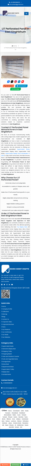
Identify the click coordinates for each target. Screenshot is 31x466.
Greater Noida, (17, 423)
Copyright (15, 445)
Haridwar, (4, 423)
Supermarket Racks (23, 149)
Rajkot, (14, 415)
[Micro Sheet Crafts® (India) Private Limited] (10, 13)
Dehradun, (26, 421)
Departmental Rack (8, 367)
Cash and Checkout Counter (10, 356)
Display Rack (5, 372)
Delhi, (22, 411)
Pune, (26, 417)
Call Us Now (9, 86)
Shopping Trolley (7, 351)
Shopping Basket (7, 354)
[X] (4, 284)
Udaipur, (18, 419)
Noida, (27, 411)
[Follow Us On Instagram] (15, 81)
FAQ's (3, 327)
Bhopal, (10, 417)
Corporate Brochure (8, 324)
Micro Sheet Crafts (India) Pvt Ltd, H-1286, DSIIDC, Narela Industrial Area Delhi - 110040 (15, 393)
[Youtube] (12, 284)
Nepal (6, 425)
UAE (3, 425)
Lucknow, (13, 421)
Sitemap (4, 314)
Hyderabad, (25, 419)
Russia (26, 425)
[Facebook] (1, 284)
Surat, (19, 415)
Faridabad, (22, 413)
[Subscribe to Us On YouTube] (22, 81)
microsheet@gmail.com (16, 4)
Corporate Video (7, 322)
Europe (17, 427)
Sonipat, (5, 417)
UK (15, 425)
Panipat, (24, 415)
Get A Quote (22, 86)
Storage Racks (6, 361)
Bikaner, (9, 419)
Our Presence (6, 329)
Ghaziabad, (15, 413)
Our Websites (6, 337)
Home (15, 46)
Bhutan (12, 425)
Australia (11, 427)
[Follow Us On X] (12, 81)
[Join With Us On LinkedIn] (19, 81)
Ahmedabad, (7, 415)
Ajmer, (4, 419)
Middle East (20, 425)
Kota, (13, 419)
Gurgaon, (8, 413)
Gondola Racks (6, 374)
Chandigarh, (16, 411)
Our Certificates (7, 332)
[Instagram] (7, 284)
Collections (5, 311)
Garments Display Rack (9, 349)
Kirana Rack (5, 364)
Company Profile (7, 309)
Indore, (15, 417)
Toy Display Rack (22, 227)
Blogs (3, 316)
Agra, (3, 421)
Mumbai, (21, 417)
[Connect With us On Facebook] (8, 81)
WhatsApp (16, 89)
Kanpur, (8, 421)
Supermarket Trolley (8, 369)
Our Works (5, 334)
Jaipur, (10, 423)
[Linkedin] (9, 284)
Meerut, (19, 421)
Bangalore (25, 423)
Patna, (10, 411)
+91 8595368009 (15, 2)
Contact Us (5, 319)
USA (21, 427)
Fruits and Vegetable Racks (10, 359)
